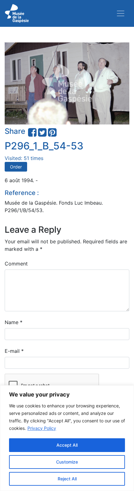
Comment (16, 263)
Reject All (67, 478)
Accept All (67, 445)
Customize (67, 461)
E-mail (14, 351)
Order (16, 166)
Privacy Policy (41, 428)
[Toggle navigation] (120, 13)
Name (13, 322)
